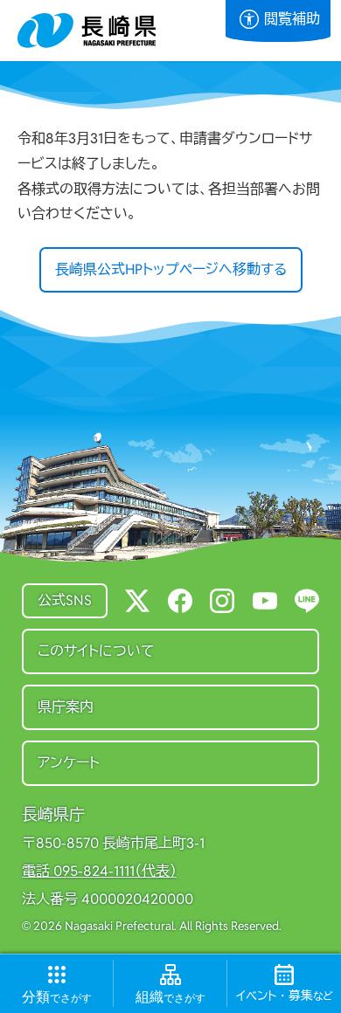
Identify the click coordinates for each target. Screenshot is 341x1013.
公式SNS (65, 600)
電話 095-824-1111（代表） (99, 872)
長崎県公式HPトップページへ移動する (171, 269)
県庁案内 (66, 707)
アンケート (69, 763)
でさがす (57, 997)
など (284, 996)
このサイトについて (96, 651)
